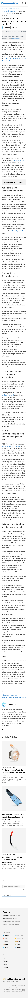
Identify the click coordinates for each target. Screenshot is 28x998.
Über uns (5, 961)
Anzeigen (21, 182)
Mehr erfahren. (16, 38)
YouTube (5, 918)
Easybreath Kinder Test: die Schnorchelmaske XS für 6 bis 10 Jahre (13, 772)
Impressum (15, 985)
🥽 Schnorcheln (14, 9)
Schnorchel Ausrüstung (9, 11)
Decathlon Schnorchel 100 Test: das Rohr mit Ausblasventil (12, 859)
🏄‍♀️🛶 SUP (17, 941)
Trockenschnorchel (8, 395)
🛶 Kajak (5, 944)
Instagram (6, 921)
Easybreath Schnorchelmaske (11, 446)
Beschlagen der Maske (19, 231)
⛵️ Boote (5, 938)
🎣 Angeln (6, 935)
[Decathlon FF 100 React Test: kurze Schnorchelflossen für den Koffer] (14, 809)
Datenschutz (22, 985)
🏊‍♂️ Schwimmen (19, 938)
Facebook (5, 924)
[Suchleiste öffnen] (22, 3)
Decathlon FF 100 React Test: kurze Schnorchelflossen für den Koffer (13, 817)
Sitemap (5, 967)
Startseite (5, 9)
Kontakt (5, 964)
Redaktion (11, 704)
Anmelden (22, 881)
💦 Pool (5, 947)
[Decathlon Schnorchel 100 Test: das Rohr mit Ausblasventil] (14, 852)
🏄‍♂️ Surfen (17, 944)
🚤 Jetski (5, 941)
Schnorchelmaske (18, 160)
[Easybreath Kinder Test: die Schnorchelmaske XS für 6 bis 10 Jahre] (14, 765)
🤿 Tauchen (18, 947)
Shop (4, 958)
